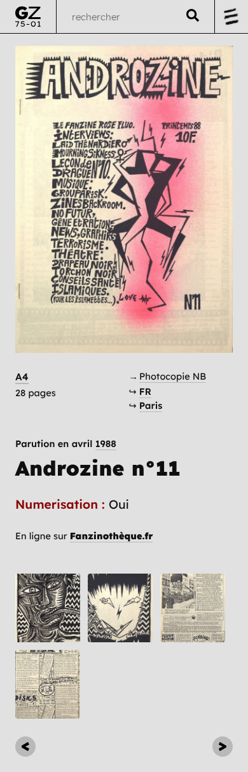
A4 (22, 377)
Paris (151, 405)
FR (145, 391)
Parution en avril (65, 444)
